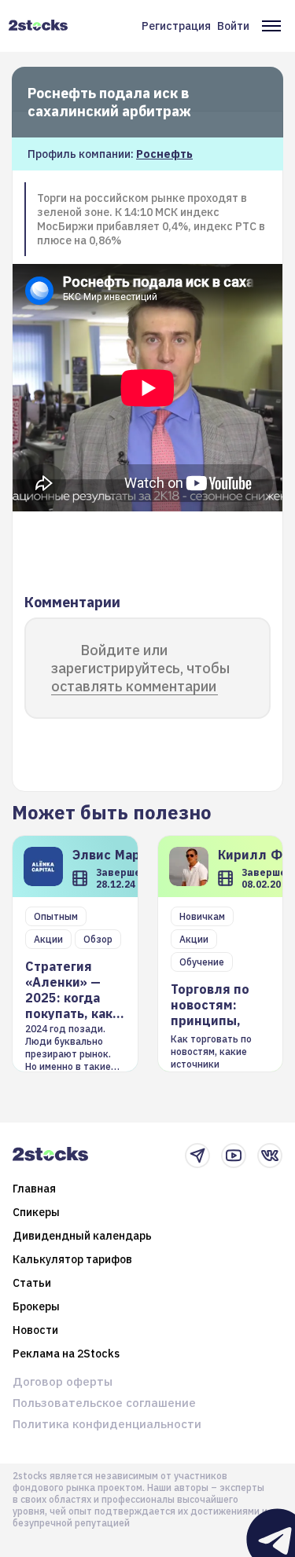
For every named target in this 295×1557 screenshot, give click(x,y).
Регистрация (176, 26)
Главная (34, 1188)
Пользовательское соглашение (104, 1402)
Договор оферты (62, 1381)
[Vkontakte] (269, 1155)
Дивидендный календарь (82, 1236)
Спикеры (36, 1212)
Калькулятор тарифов (72, 1259)
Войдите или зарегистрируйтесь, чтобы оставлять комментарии (140, 668)
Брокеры (36, 1306)
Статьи (32, 1283)
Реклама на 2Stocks (66, 1353)
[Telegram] (197, 1155)
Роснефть (164, 154)
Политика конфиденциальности (107, 1423)
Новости (35, 1330)
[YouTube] (233, 1155)
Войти (233, 26)
